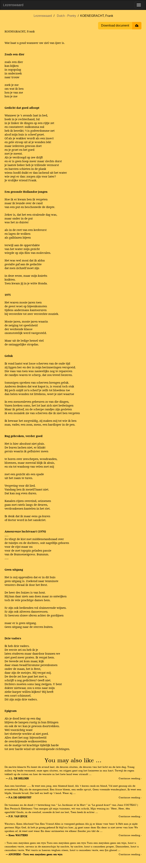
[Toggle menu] (139, 5)
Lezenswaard (13, 5)
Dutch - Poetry (66, 15)
